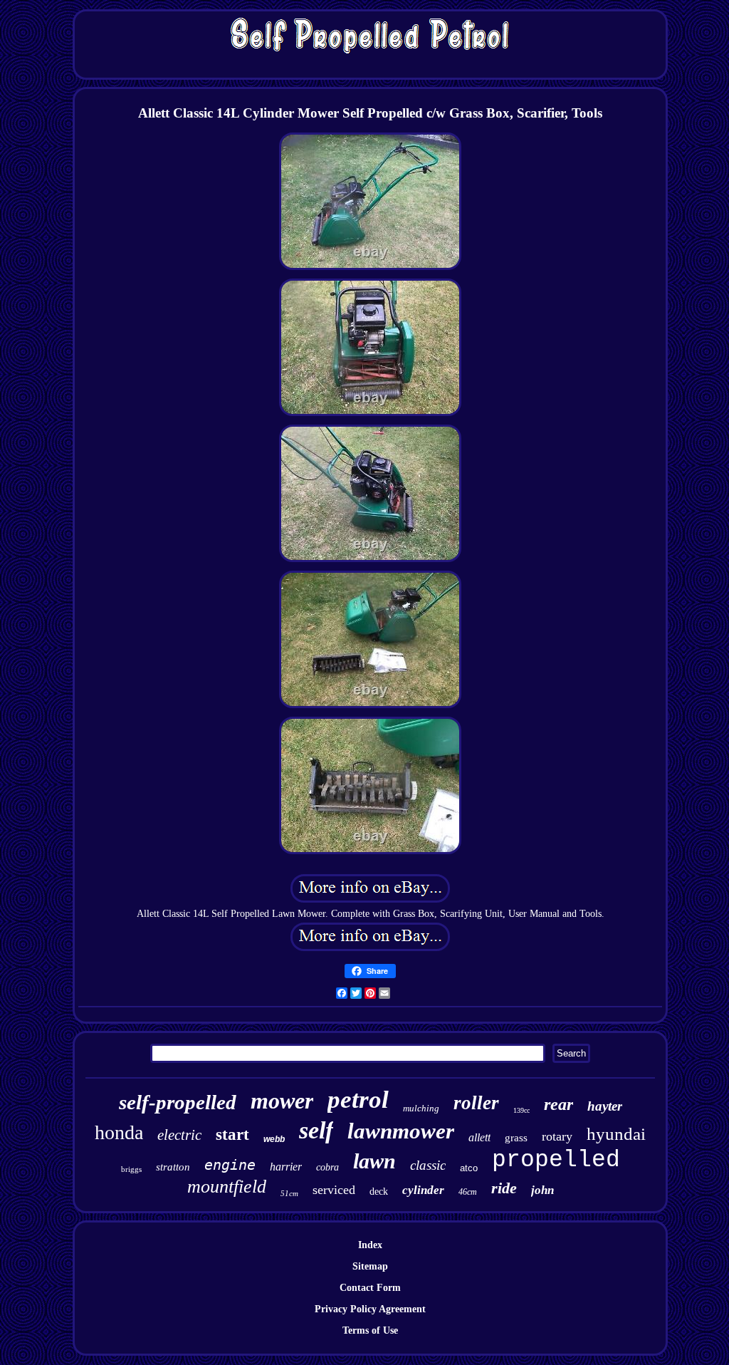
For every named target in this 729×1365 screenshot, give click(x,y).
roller (476, 1103)
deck (378, 1191)
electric (179, 1134)
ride (504, 1188)
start (232, 1134)
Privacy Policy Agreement (370, 1309)
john (542, 1190)
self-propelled (177, 1102)
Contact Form (370, 1287)
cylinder (423, 1190)
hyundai (616, 1133)
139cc (521, 1110)
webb (274, 1139)
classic (428, 1165)
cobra (327, 1167)
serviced (334, 1190)
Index (370, 1245)
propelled (556, 1160)
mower (282, 1101)
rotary (557, 1136)
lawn (374, 1161)
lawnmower (400, 1131)
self (316, 1130)
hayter (604, 1106)
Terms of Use (370, 1330)
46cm (467, 1192)
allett (479, 1137)
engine (230, 1164)
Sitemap (370, 1266)
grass (516, 1137)
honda (119, 1132)
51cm (289, 1193)
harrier (286, 1167)
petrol (358, 1100)
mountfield (226, 1186)
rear (558, 1104)
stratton (173, 1167)
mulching (421, 1108)
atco (469, 1168)
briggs (131, 1169)
